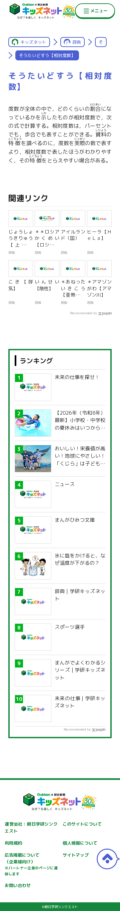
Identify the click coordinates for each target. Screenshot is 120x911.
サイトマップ (76, 855)
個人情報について (80, 843)
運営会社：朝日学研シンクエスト (31, 827)
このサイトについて (82, 824)
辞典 (76, 42)
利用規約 (13, 843)
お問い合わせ (18, 885)
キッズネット (33, 42)
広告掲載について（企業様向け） (31, 864)
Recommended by (83, 313)
